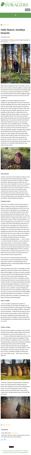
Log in (27, 9)
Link (2, 439)
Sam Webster (11, 41)
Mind (20, 239)
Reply (5, 439)
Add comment (1, 425)
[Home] (14, 6)
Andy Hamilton (14, 433)
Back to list (6, 25)
